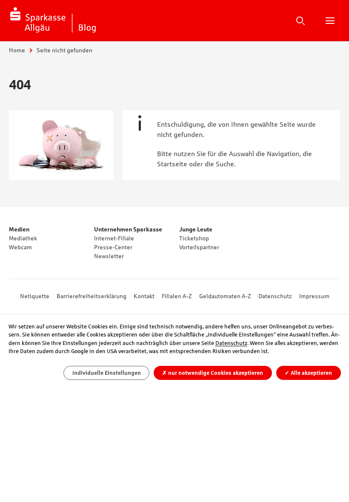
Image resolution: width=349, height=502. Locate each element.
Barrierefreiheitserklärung (91, 296)
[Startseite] (53, 20)
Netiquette (34, 296)
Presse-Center (113, 247)
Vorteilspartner (199, 247)
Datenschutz (275, 296)
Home (17, 50)
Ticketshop (194, 238)
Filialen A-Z (177, 296)
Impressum (314, 296)
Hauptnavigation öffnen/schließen (330, 20)
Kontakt (144, 296)
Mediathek (23, 238)
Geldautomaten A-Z (225, 296)
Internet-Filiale (114, 238)
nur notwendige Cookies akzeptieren (212, 373)
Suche (300, 20)
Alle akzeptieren (308, 373)
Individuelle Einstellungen (106, 373)
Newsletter (109, 256)
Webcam (20, 247)
